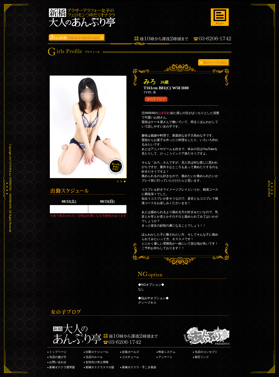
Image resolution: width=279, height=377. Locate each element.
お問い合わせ (57, 362)
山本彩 (162, 113)
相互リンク (202, 357)
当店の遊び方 (57, 357)
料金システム (166, 351)
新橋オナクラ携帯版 (62, 367)
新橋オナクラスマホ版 (100, 367)
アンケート (165, 357)
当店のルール (94, 357)
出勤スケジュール (97, 351)
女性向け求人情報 (97, 362)
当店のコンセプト (206, 351)
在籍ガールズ (130, 351)
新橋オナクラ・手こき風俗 (139, 367)
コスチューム (130, 357)
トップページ (57, 351)
